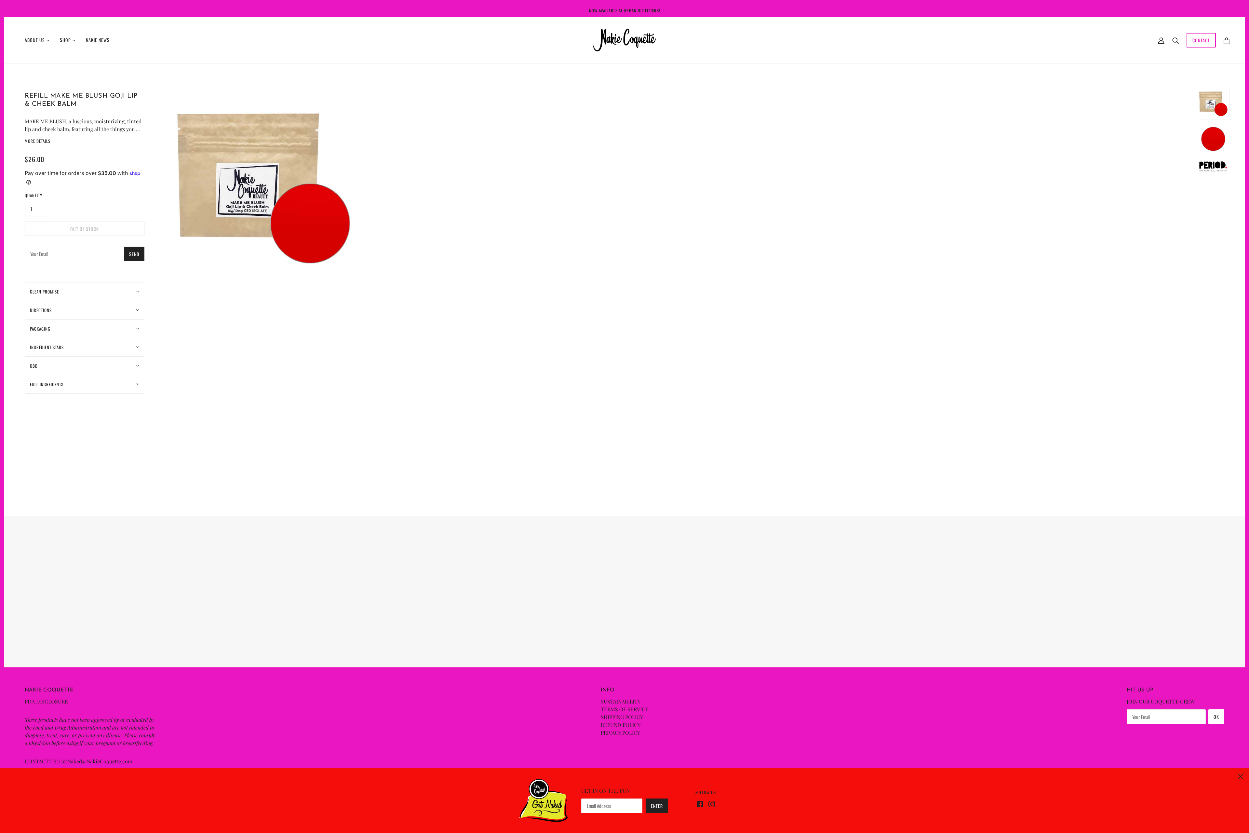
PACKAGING (40, 328)
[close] (1240, 775)
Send (134, 254)
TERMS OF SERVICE (625, 709)
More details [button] (37, 141)
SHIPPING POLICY (622, 717)
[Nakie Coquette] (624, 39)
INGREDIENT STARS (47, 347)
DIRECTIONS (41, 310)
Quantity (33, 195)
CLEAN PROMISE (44, 291)
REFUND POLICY (620, 724)
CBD (34, 365)
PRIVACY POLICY (620, 732)
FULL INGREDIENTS (46, 384)
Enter (657, 805)
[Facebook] (701, 803)
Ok (1216, 716)
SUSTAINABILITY (620, 701)
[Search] (1175, 40)
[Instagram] (710, 803)
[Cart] (1226, 40)
